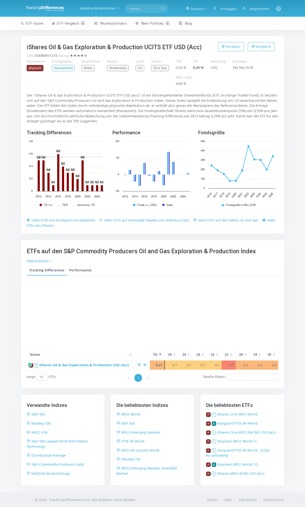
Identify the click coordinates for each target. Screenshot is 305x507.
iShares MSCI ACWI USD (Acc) (240, 473)
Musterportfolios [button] (113, 23)
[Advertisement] (152, 311)
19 (255, 354)
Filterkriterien (38, 261)
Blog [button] (188, 23)
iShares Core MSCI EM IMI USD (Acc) (246, 432)
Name (35, 354)
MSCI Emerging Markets (140, 432)
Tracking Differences (46, 270)
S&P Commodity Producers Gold (57, 464)
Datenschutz (274, 499)
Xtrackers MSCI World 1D (237, 464)
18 (269, 354)
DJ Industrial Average (48, 455)
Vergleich (263, 46)
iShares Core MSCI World (237, 414)
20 (241, 354)
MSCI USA (39, 432)
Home (212, 499)
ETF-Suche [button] (34, 23)
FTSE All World (132, 441)
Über (228, 499)
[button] (196, 8)
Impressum (248, 499)
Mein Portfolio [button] (154, 23)
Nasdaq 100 (41, 423)
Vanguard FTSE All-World (237, 423)
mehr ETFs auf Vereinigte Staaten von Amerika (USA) (146, 220)
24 (184, 354)
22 (212, 354)
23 (198, 354)
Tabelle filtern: (214, 376)
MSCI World (130, 414)
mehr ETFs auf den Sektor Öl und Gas (228, 220)
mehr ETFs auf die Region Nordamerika (63, 220)
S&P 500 (38, 414)
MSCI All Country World (140, 450)
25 (170, 354)
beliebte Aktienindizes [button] (98, 8)
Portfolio (232, 46)
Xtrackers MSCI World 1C (237, 441)
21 (227, 354)
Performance (80, 270)
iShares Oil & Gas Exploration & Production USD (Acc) (84, 365)
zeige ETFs (41, 376)
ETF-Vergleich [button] (70, 23)
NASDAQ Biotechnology (50, 473)
